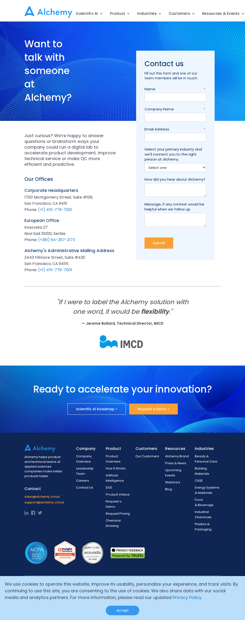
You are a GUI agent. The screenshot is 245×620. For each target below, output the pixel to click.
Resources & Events (221, 13)
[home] (48, 11)
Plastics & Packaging (203, 527)
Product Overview (113, 459)
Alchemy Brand (177, 456)
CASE (199, 480)
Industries (147, 13)
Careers (82, 480)
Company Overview (84, 459)
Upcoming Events (173, 473)
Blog (168, 489)
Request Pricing (118, 513)
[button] (89, 13)
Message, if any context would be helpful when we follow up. (174, 207)
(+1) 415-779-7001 (55, 209)
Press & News (175, 463)
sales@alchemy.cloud (42, 496)
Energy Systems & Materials (207, 490)
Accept (123, 610)
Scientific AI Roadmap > (96, 409)
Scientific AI (87, 13)
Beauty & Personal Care (206, 459)
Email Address (175, 129)
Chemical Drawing (113, 523)
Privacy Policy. (187, 597)
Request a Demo (114, 504)
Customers (179, 13)
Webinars (172, 482)
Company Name (175, 109)
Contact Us (84, 487)
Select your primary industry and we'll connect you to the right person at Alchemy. (173, 154)
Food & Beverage (204, 502)
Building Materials (202, 471)
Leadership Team (85, 471)
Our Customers (147, 456)
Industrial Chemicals (203, 514)
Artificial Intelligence (115, 478)
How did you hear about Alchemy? (175, 179)
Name (175, 89)
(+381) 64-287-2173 (56, 240)
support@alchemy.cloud (44, 502)
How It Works (116, 468)
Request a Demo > (153, 409)
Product (117, 13)
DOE (109, 487)
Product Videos (118, 494)
